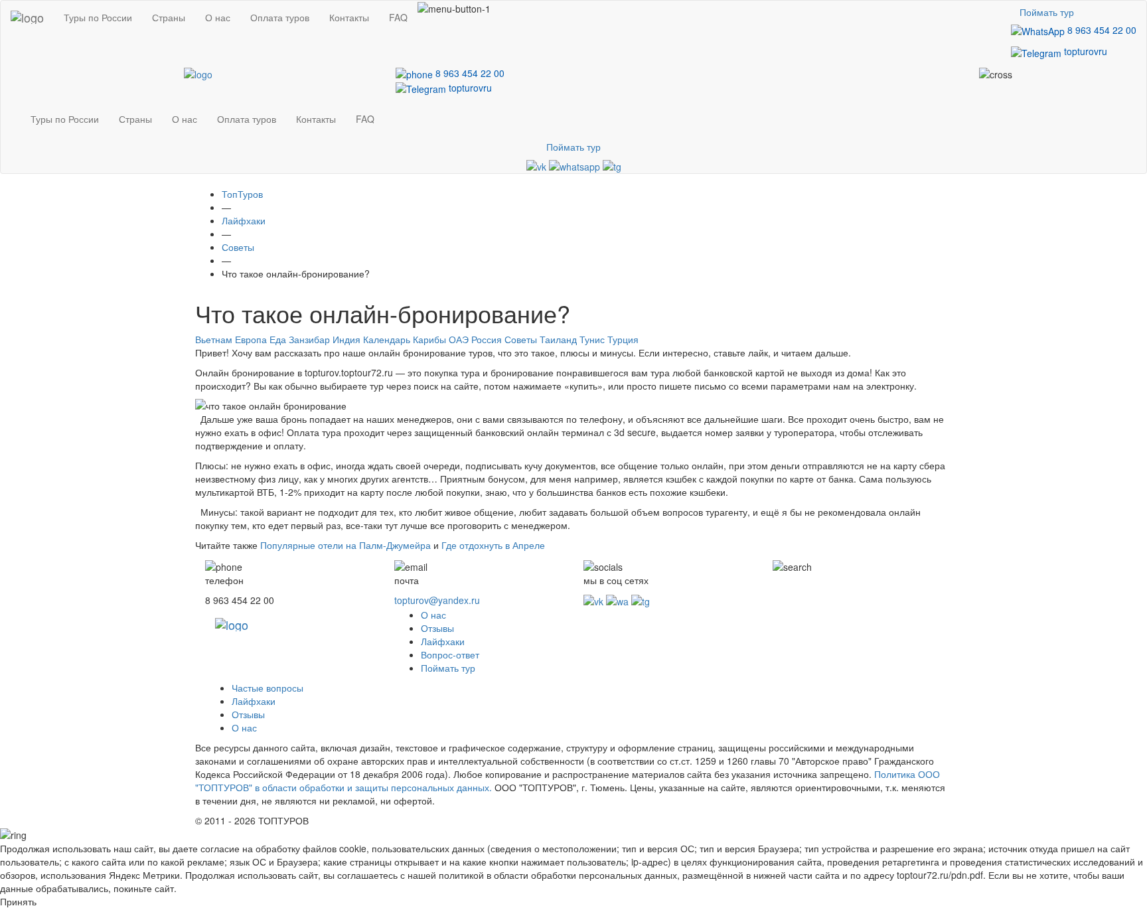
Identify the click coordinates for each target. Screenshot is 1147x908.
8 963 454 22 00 (1100, 30)
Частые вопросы (267, 687)
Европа (251, 339)
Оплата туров (279, 17)
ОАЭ (459, 339)
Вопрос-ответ (450, 654)
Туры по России (98, 17)
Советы (520, 339)
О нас (217, 17)
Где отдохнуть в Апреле (493, 545)
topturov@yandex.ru (437, 600)
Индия (346, 339)
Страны (168, 17)
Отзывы (437, 628)
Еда (277, 339)
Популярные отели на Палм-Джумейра (345, 545)
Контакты (349, 17)
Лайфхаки (443, 641)
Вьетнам (213, 339)
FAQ (398, 17)
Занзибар (309, 339)
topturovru (1084, 51)
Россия (486, 339)
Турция (623, 339)
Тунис (592, 339)
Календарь (386, 339)
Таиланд (558, 339)
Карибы (429, 339)
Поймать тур (1047, 12)
